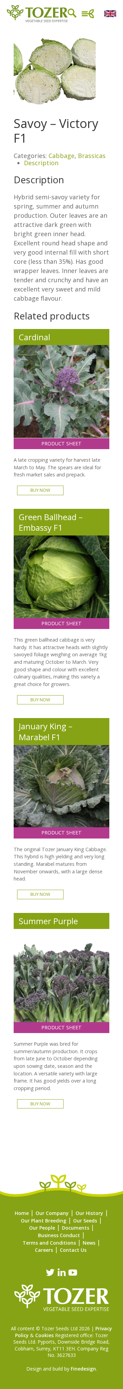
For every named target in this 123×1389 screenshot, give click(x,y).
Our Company (52, 1213)
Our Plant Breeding (43, 1220)
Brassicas (92, 156)
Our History (89, 1213)
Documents (75, 1228)
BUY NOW (40, 490)
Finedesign (83, 1368)
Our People (42, 1228)
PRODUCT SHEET (61, 443)
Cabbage (61, 156)
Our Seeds (85, 1220)
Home (22, 1213)
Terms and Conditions (49, 1243)
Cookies (44, 1335)
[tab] (66, 163)
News (89, 1243)
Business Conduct (59, 1235)
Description (41, 163)
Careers (44, 1250)
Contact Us (73, 1250)
